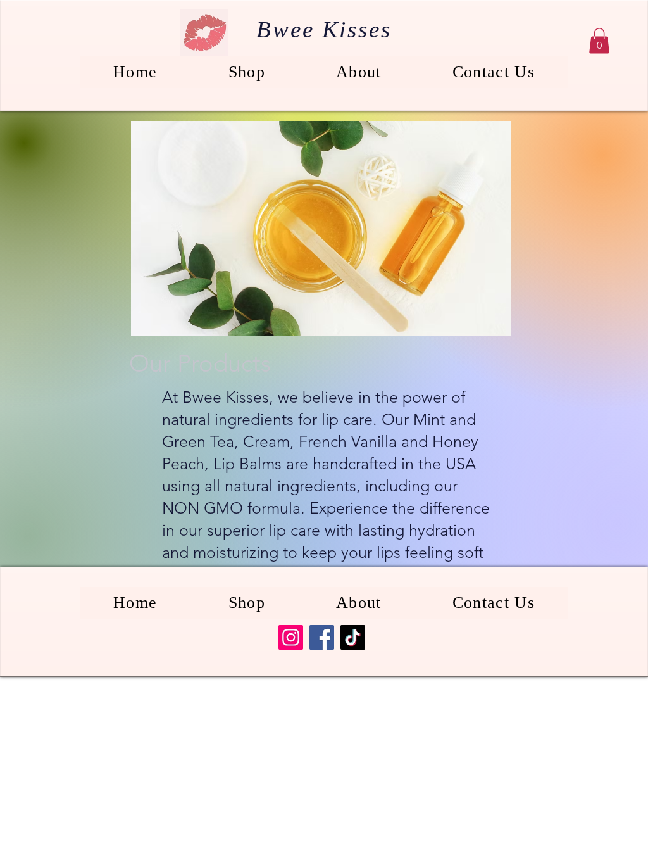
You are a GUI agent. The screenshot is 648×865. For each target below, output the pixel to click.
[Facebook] (321, 637)
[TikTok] (352, 637)
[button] (599, 41)
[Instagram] (290, 637)
